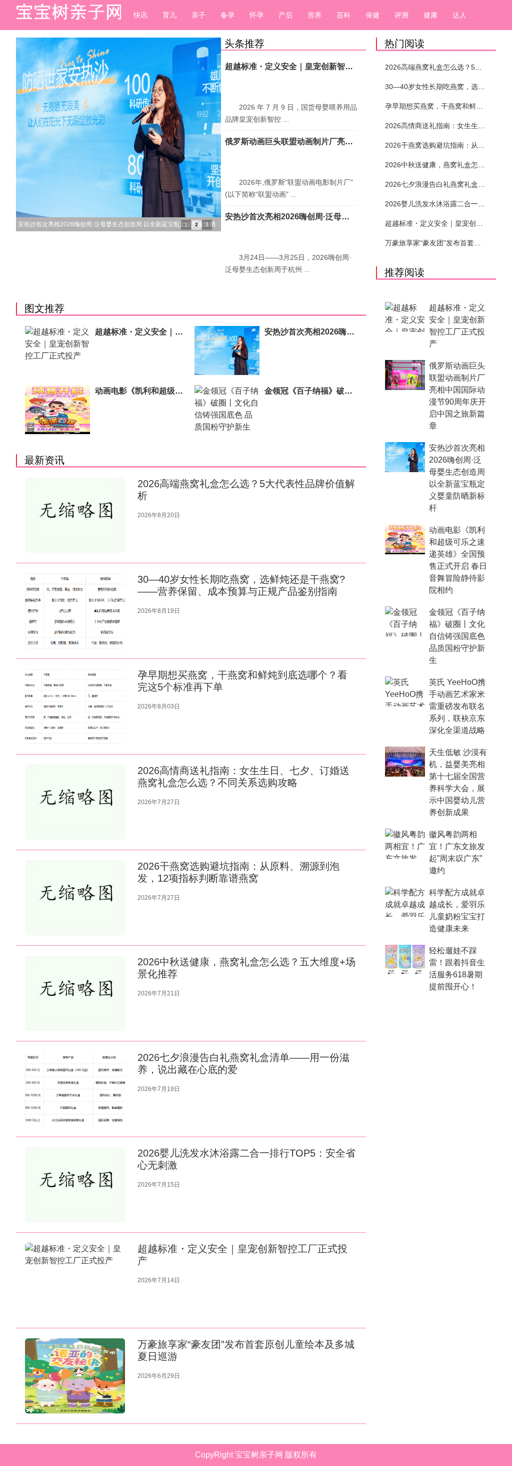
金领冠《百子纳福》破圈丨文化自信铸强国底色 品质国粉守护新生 (457, 636)
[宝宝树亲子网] (66, 15)
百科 (343, 15)
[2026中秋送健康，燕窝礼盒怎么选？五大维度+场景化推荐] (75, 993)
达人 (459, 15)
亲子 (199, 15)
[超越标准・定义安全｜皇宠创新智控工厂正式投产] (57, 350)
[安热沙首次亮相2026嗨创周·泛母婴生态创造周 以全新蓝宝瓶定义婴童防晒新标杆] (227, 350)
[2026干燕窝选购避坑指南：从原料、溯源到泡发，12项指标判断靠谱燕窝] (75, 897)
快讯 (141, 15)
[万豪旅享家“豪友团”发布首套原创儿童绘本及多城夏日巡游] (75, 1375)
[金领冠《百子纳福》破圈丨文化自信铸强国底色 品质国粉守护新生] (227, 409)
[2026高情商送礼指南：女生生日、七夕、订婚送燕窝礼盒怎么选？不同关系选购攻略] (75, 802)
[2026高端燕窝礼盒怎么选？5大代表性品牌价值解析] (75, 515)
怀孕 (257, 15)
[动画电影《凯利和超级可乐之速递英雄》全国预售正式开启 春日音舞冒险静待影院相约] (57, 409)
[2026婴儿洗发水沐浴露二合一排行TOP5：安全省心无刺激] (75, 1184)
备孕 (227, 15)
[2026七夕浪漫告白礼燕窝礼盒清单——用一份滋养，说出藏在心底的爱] (75, 1089)
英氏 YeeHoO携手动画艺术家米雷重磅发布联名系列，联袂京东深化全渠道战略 (457, 706)
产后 (285, 15)
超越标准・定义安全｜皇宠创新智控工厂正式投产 (313, 66)
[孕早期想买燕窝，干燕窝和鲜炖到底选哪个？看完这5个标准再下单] (75, 706)
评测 (401, 15)
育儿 (169, 15)
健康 (431, 15)
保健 (373, 15)
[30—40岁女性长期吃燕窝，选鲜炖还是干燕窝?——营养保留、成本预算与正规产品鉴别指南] (75, 610)
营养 (315, 15)
